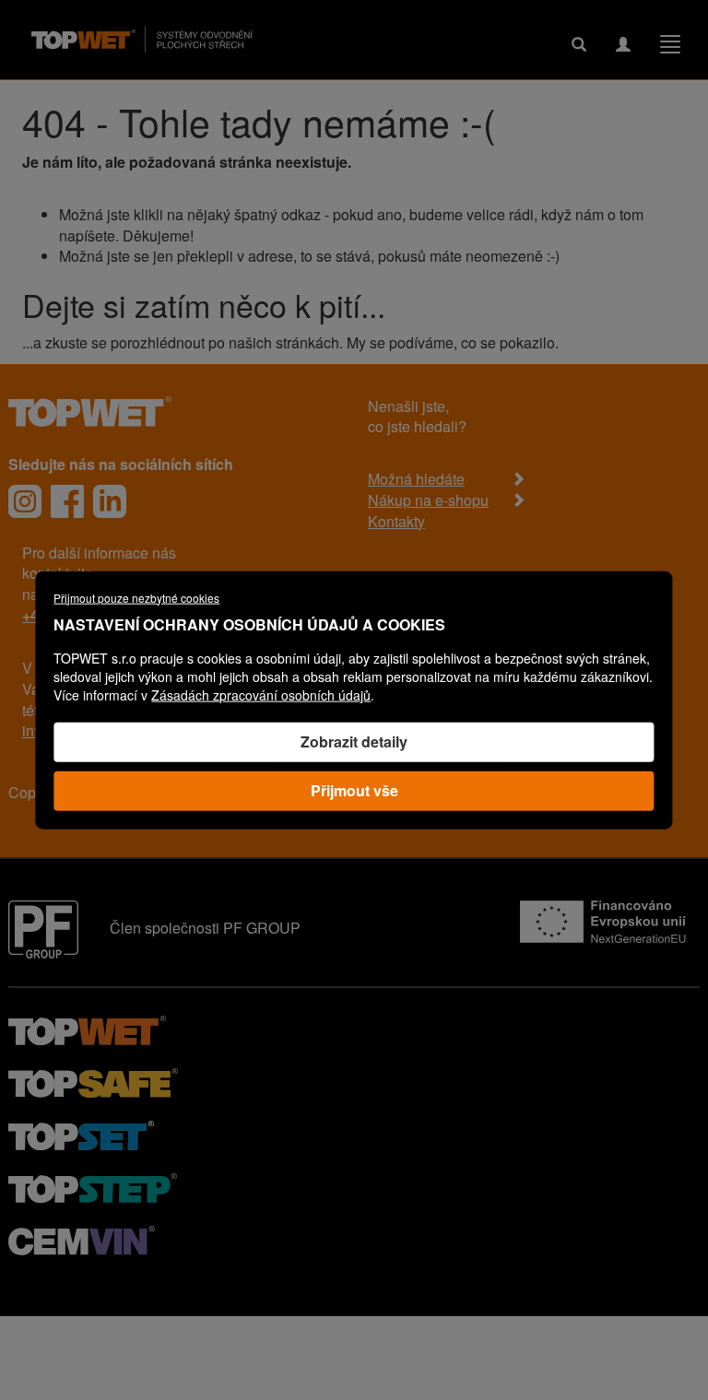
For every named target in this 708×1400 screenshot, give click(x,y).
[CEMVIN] (81, 1238)
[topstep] (92, 1185)
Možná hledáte (416, 479)
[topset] (81, 1133)
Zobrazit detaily (354, 741)
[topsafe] (93, 1080)
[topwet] (87, 1028)
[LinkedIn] (109, 501)
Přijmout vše (354, 790)
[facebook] (67, 501)
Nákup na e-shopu (428, 500)
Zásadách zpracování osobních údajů (261, 695)
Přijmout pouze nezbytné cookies (136, 597)
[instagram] (24, 501)
